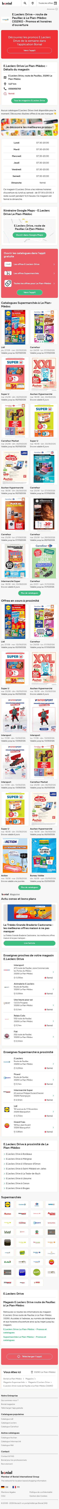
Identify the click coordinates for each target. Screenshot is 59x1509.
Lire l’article (29, 943)
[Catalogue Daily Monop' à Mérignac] (7, 1242)
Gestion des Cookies (38, 1496)
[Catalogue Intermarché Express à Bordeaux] (7, 1282)
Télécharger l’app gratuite (12, 1408)
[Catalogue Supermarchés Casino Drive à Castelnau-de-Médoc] (51, 1272)
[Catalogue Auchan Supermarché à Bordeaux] (51, 1214)
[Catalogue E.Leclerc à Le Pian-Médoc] (22, 1204)
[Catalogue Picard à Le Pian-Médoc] (36, 1223)
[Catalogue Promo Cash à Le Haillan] (36, 1242)
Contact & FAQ (7, 1456)
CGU (3, 1496)
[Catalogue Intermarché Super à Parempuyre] (22, 1214)
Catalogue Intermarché (11, 1441)
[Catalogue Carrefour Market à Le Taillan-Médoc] (36, 1214)
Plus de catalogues (29, 593)
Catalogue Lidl (7, 1419)
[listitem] (15, 332)
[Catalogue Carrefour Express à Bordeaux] (51, 1242)
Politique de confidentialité (41, 1492)
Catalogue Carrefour (10, 1426)
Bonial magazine (8, 1404)
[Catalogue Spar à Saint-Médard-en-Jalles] (36, 1232)
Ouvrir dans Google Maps (29, 235)
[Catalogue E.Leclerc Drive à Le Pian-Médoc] (7, 1253)
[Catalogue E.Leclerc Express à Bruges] (36, 1262)
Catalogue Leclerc (9, 1423)
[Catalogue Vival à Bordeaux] (7, 1232)
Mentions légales (8, 1492)
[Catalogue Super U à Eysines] (51, 1204)
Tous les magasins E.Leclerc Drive (29, 100)
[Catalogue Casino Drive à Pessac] (22, 1262)
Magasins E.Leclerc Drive (39, 1382)
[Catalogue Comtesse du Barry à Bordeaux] (51, 1253)
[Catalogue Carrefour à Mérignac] (36, 1204)
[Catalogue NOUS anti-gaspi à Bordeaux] (36, 1282)
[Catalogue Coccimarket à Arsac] (51, 1232)
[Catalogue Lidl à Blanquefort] (7, 1204)
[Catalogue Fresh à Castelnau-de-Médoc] (36, 1272)
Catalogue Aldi (7, 1445)
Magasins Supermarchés (14, 1382)
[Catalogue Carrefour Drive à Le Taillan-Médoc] (36, 1253)
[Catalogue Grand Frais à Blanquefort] (51, 1262)
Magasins (30, 1379)
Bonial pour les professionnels (14, 1460)
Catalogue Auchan (9, 1438)
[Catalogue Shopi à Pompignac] (22, 1272)
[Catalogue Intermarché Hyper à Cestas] (22, 1282)
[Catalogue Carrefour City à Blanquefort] (7, 1223)
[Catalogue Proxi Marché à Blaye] (22, 1253)
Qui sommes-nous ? (9, 1400)
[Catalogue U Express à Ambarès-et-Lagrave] (22, 1232)
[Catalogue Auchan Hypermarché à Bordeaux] (7, 1214)
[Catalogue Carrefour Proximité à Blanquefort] (22, 1242)
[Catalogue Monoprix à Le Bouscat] (51, 1223)
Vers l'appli (30, 50)
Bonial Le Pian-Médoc (12, 1379)
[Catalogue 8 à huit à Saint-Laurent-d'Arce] (7, 1262)
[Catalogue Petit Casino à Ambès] (22, 1223)
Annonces (51, 9)
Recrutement (7, 1464)
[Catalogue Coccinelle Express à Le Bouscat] (7, 1272)
